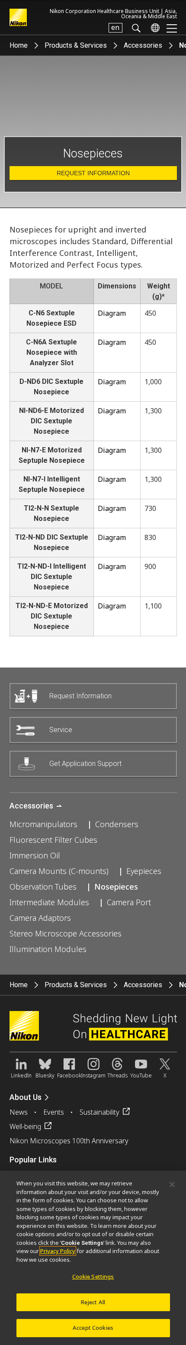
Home (19, 45)
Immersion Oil (35, 855)
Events (53, 1112)
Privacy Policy (57, 1251)
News (19, 1112)
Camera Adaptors (40, 918)
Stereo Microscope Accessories (66, 933)
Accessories (143, 45)
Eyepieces (143, 871)
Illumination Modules (48, 949)
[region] (93, 1258)
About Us (26, 1097)
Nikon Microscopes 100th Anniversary (69, 1140)
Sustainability (99, 1112)
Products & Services (76, 45)
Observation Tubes (43, 886)
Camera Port (129, 902)
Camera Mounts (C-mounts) (59, 871)
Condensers (116, 824)
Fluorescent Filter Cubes (53, 839)
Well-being (25, 1126)
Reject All (93, 1302)
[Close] (172, 1184)
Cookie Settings (93, 1276)
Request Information (93, 173)
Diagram (112, 313)
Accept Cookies (93, 1328)
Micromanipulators (43, 824)
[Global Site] (154, 28)
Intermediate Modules (49, 902)
